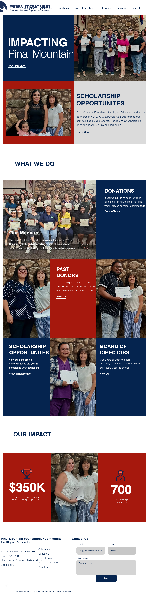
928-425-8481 (8, 564)
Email (80, 544)
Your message (83, 558)
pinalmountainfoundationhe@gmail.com (22, 560)
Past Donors (45, 557)
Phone (111, 544)
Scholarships (45, 549)
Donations (43, 553)
